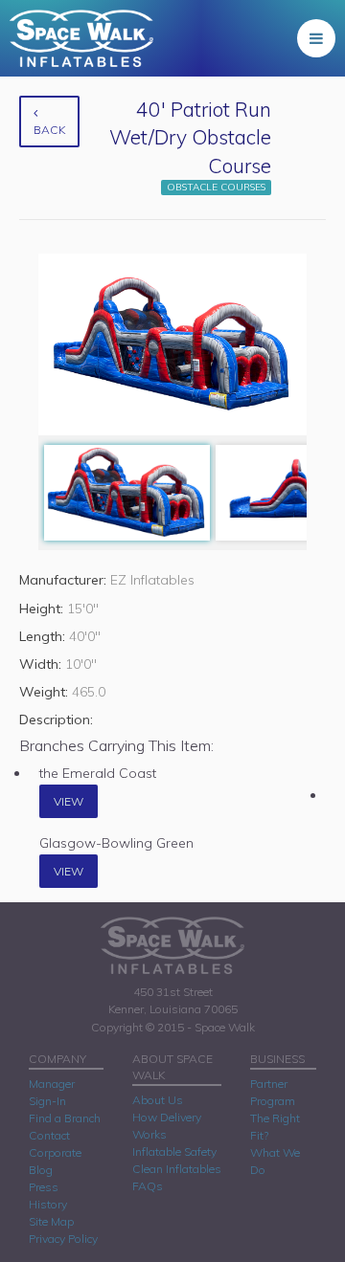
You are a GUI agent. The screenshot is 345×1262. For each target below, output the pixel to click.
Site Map (51, 1221)
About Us (157, 1100)
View (68, 801)
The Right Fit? (275, 1126)
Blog (41, 1169)
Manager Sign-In (52, 1092)
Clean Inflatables (176, 1169)
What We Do (275, 1161)
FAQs (147, 1186)
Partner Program (272, 1092)
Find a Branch (65, 1118)
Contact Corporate (55, 1144)
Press (43, 1187)
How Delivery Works (166, 1125)
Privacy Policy (63, 1238)
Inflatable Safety (174, 1151)
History (48, 1204)
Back (49, 129)
